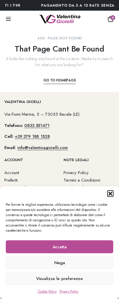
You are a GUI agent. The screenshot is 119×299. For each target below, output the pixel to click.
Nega (59, 263)
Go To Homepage (59, 80)
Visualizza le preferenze (59, 278)
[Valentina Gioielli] (59, 19)
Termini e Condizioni (82, 180)
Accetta (60, 247)
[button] (110, 193)
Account (11, 173)
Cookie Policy (47, 291)
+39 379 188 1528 (32, 136)
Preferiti (11, 180)
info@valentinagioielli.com (42, 147)
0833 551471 (36, 125)
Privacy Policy (69, 291)
